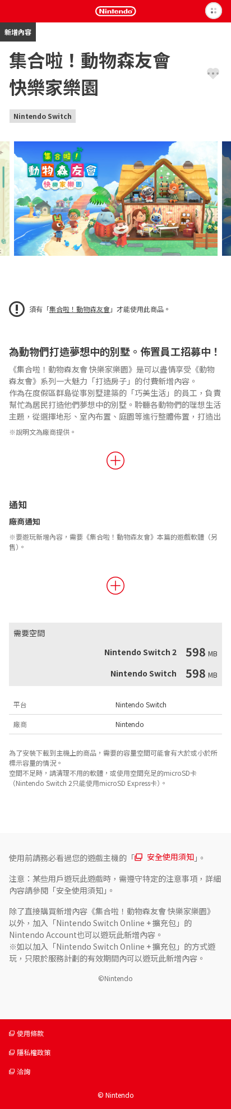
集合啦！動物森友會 (79, 309)
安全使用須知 (170, 856)
